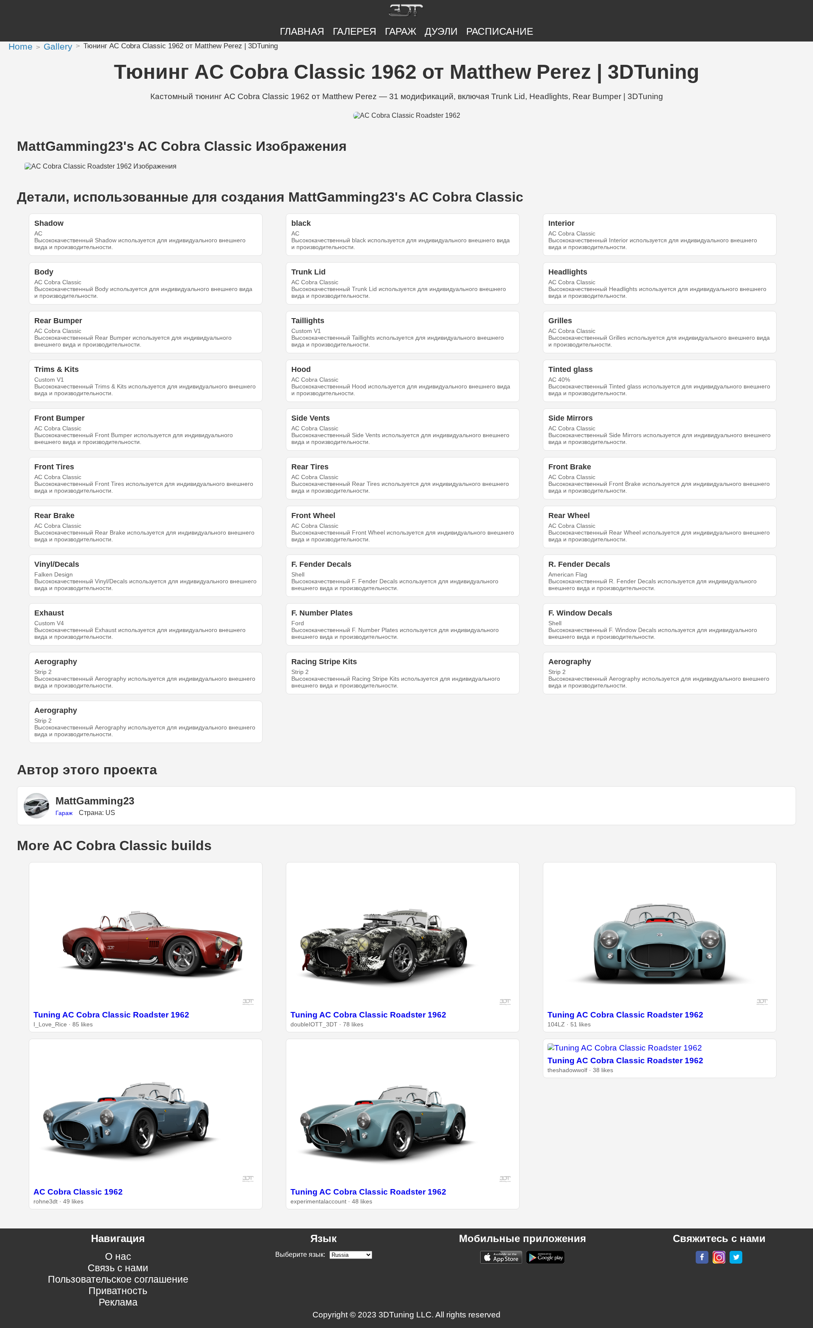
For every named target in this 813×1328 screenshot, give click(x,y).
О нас (118, 1256)
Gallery (58, 46)
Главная (302, 31)
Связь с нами (118, 1267)
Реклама (118, 1302)
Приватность (117, 1290)
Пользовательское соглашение (118, 1279)
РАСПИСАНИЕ (499, 31)
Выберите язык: (300, 1254)
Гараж (400, 31)
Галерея (354, 31)
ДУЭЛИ (441, 31)
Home (20, 46)
